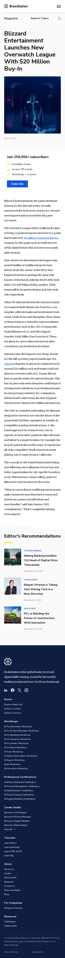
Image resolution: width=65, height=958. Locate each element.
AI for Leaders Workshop (16, 743)
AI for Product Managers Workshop (21, 730)
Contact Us (9, 886)
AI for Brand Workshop (15, 747)
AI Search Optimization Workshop (20, 756)
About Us (9, 869)
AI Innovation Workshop (16, 768)
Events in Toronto (12, 713)
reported (9, 363)
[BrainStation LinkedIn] (5, 690)
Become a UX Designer (15, 812)
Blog (6, 894)
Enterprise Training (13, 908)
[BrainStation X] (19, 690)
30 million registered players (41, 238)
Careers (7, 873)
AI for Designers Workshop (17, 739)
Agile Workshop (12, 764)
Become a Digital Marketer (16, 821)
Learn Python (10, 843)
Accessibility (38, 952)
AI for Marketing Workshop (17, 735)
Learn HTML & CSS (13, 851)
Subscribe (17, 184)
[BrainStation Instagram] (26, 690)
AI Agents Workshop (14, 760)
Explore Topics (40, 18)
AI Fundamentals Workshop (18, 726)
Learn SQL (9, 855)
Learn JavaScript (12, 847)
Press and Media (12, 890)
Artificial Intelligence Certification (20, 782)
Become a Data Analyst (15, 825)
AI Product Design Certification (19, 794)
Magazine (9, 881)
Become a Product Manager (17, 816)
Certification (10, 921)
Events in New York (13, 704)
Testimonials (10, 925)
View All (8, 829)
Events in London (12, 708)
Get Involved (10, 877)
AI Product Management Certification (22, 786)
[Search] (59, 18)
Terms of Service (11, 952)
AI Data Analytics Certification (18, 790)
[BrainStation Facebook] (12, 690)
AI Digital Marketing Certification (20, 799)
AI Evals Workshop (13, 751)
